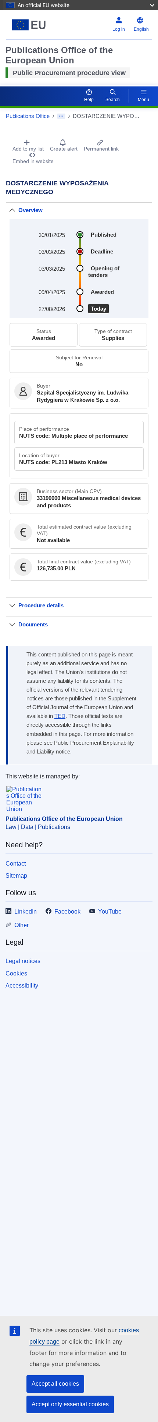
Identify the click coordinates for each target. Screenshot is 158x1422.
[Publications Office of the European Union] (31, 24)
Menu (143, 99)
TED (59, 716)
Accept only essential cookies (70, 1404)
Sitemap (16, 876)
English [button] (141, 29)
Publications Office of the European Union (64, 819)
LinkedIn (25, 911)
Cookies (16, 973)
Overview (30, 210)
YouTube (110, 911)
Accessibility (22, 985)
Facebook (67, 911)
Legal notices (23, 961)
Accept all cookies (55, 1384)
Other (21, 925)
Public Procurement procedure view (69, 73)
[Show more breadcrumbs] (61, 116)
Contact (16, 863)
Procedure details (41, 605)
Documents (33, 624)
